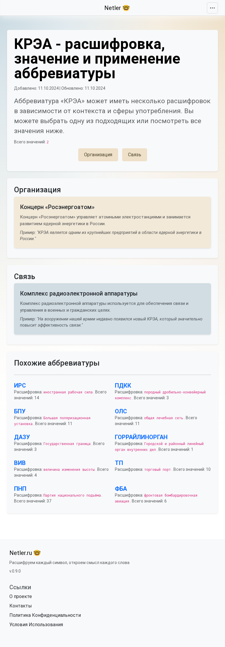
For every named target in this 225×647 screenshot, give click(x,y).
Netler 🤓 (117, 7)
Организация (98, 154)
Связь (134, 154)
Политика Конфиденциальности (45, 615)
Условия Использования (36, 624)
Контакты (20, 606)
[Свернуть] (212, 7)
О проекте (20, 596)
